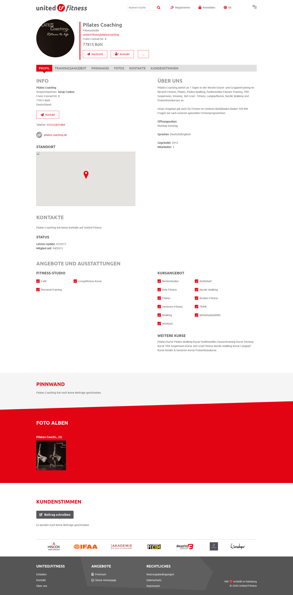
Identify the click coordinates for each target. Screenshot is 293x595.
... (143, 54)
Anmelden (209, 7)
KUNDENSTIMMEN (164, 68)
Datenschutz (154, 580)
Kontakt (125, 54)
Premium (100, 574)
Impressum (153, 585)
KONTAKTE (137, 68)
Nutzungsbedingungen (160, 574)
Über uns (41, 585)
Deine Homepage (105, 580)
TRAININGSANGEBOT (70, 68)
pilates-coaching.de (55, 134)
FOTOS (119, 68)
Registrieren (182, 7)
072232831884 (56, 124)
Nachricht (97, 54)
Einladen (41, 574)
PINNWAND (100, 68)
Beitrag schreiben (57, 514)
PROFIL (44, 68)
